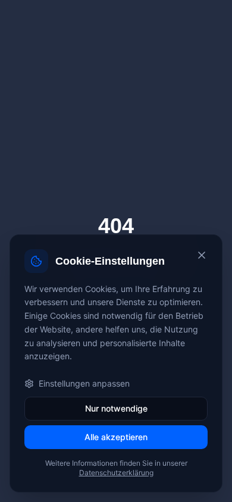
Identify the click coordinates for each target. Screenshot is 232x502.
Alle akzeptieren (116, 437)
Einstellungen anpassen (84, 383)
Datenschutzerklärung (116, 472)
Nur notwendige (116, 408)
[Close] (202, 255)
